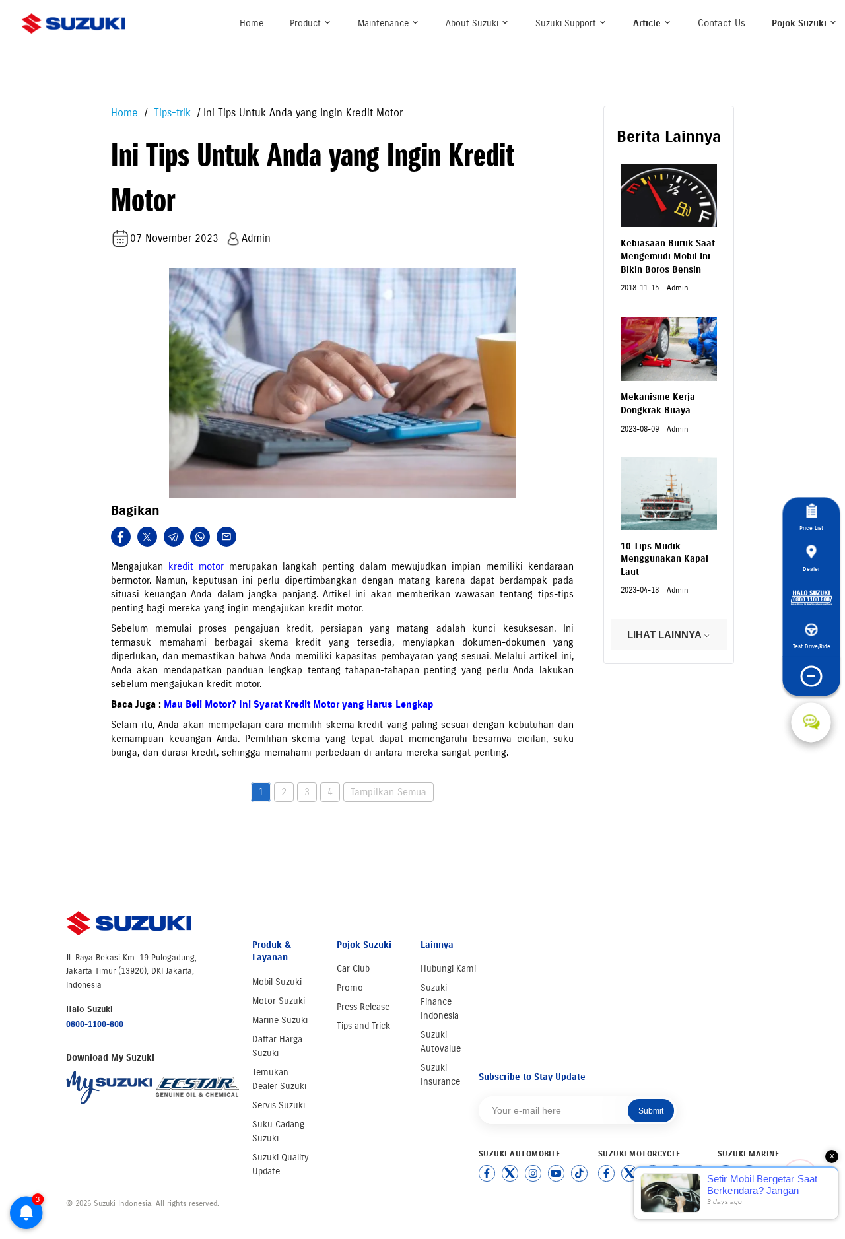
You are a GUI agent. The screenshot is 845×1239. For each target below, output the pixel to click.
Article (648, 23)
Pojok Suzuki (800, 23)
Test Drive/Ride (811, 646)
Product (306, 23)
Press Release (363, 1007)
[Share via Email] (226, 537)
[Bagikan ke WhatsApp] (200, 537)
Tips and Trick (363, 1026)
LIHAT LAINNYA (665, 634)
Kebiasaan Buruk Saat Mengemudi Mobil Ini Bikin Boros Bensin (668, 256)
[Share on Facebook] (121, 537)
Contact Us (721, 23)
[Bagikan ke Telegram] (174, 537)
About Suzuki (473, 23)
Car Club (353, 968)
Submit (650, 1111)
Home (251, 23)
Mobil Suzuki (277, 982)
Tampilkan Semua (388, 792)
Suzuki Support (567, 23)
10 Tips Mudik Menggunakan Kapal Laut (664, 559)
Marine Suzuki (280, 1020)
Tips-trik (171, 112)
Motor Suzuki (278, 1001)
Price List (811, 527)
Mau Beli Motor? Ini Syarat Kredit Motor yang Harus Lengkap (298, 704)
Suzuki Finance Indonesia (440, 1001)
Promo (350, 987)
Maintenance (384, 23)
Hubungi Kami (448, 968)
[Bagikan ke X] (147, 537)
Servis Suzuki (278, 1105)
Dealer (811, 568)
